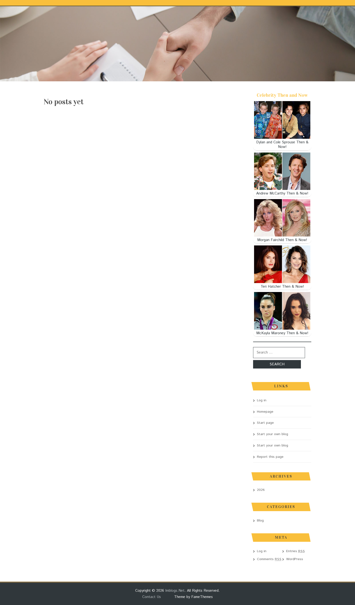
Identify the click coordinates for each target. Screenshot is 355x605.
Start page (265, 422)
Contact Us (151, 596)
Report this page (270, 456)
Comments (269, 559)
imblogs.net (175, 590)
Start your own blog (272, 434)
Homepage (265, 411)
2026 (261, 489)
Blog (260, 520)
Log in (261, 400)
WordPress (294, 559)
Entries (295, 551)
